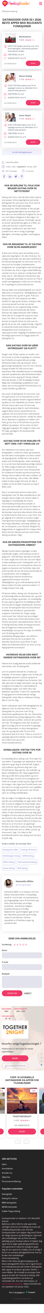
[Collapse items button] (22, 152)
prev (17, 1142)
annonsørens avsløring (12, 1284)
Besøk (33, 63)
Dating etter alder (10, 849)
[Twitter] (16, 176)
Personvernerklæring (11, 1181)
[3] (20, 944)
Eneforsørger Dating (11, 856)
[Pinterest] (21, 176)
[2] (17, 944)
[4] (23, 944)
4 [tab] (41, 1065)
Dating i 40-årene (28, 849)
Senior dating (8, 868)
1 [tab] (41, 1054)
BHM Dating (28, 856)
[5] (26, 944)
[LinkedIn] (10, 176)
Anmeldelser (7, 1168)
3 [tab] (41, 1061)
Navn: (5, 950)
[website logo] (10, 38)
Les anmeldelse (10, 64)
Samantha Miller (25, 881)
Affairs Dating (9, 862)
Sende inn (12, 993)
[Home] (16, 3)
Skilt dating (22, 868)
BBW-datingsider (9, 1202)
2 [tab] (41, 1057)
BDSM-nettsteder (9, 1207)
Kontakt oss (7, 1173)
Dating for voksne (9, 1198)
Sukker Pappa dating (11, 1211)
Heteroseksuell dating (27, 862)
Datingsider (7, 1194)
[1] (14, 944)
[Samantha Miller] (8, 883)
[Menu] (40, 3)
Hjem (4, 1164)
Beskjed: (6, 974)
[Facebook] (4, 176)
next (26, 1142)
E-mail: (5, 962)
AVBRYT (27, 993)
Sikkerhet (6, 1177)
